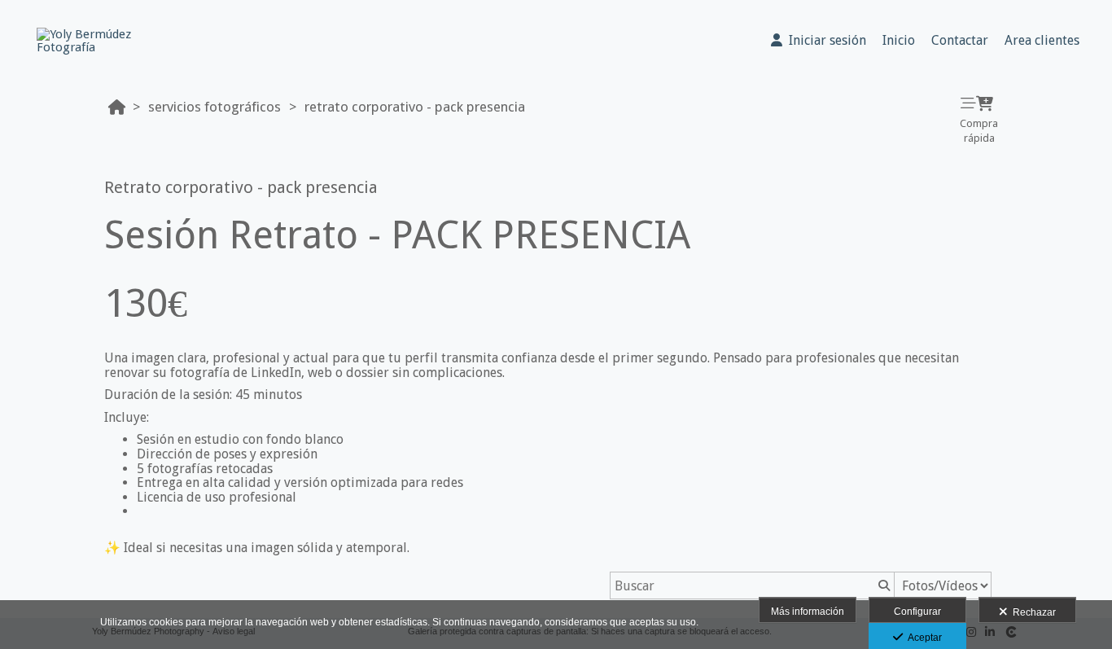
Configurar (917, 611)
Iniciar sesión (824, 40)
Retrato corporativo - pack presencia (414, 107)
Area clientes (1042, 40)
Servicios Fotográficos (214, 107)
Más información (807, 611)
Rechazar (1032, 612)
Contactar (959, 40)
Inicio (898, 40)
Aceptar (922, 637)
